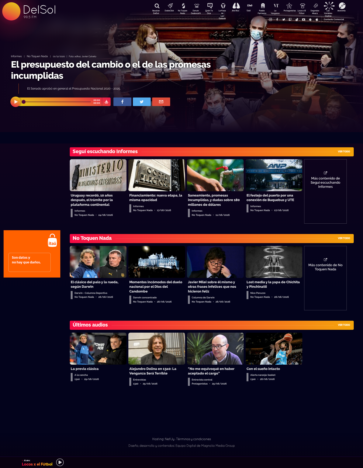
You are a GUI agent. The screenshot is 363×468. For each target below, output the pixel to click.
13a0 (249, 10)
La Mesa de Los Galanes (222, 12)
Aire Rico (235, 10)
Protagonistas (288, 10)
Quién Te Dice (209, 11)
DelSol (39, 10)
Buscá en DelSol (156, 11)
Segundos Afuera (314, 11)
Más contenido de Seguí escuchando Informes (325, 182)
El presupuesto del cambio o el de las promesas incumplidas (111, 70)
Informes (16, 56)
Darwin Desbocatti (195, 11)
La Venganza (275, 11)
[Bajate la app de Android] (310, 19)
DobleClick (169, 10)
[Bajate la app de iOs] (317, 19)
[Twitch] (290, 19)
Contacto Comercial (334, 19)
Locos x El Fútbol (302, 11)
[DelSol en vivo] (181, 462)
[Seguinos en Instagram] (270, 19)
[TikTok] (297, 19)
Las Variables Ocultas (328, 12)
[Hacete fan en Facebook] (277, 19)
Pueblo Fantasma (262, 11)
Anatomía (341, 10)
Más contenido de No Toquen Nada (325, 267)
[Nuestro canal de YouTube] (303, 19)
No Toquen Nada (182, 11)
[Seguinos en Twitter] (283, 19)
